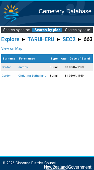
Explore (10, 39)
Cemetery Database (65, 11)
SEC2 (68, 39)
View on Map (11, 48)
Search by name (16, 30)
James (23, 67)
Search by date (77, 30)
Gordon (6, 67)
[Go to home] (11, 22)
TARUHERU (40, 39)
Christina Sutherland (32, 75)
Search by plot (47, 30)
